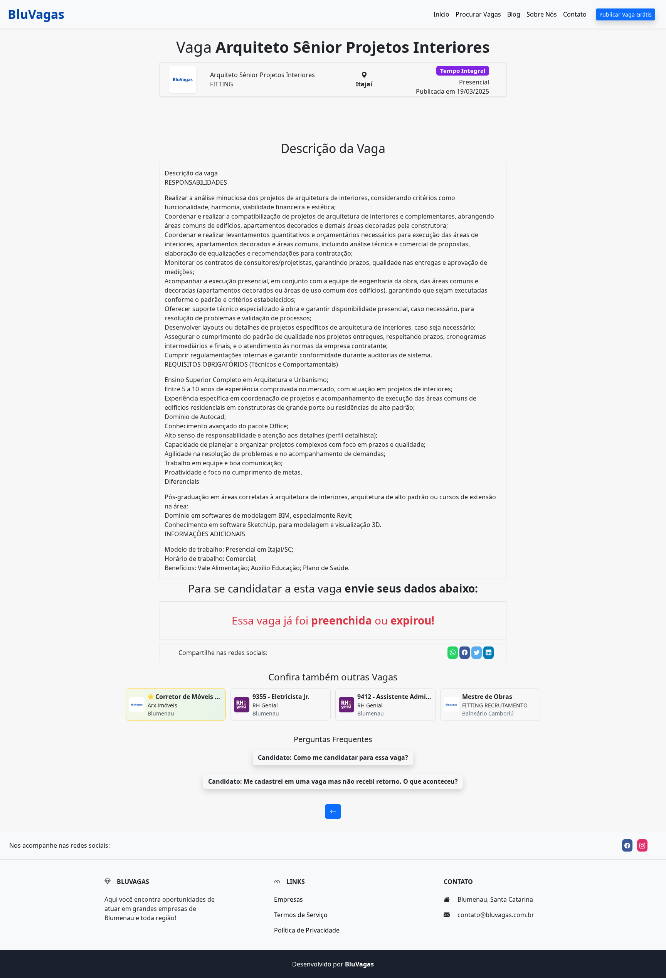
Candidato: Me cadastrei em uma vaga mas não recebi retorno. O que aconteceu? (333, 781)
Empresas (288, 899)
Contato (575, 14)
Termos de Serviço (301, 915)
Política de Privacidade (307, 930)
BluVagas (36, 14)
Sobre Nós (541, 14)
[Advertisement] (337, 122)
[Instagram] (642, 845)
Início (441, 14)
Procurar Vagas (478, 14)
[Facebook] (627, 845)
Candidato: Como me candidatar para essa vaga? (333, 757)
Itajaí (364, 84)
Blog (513, 14)
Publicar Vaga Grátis (625, 14)
